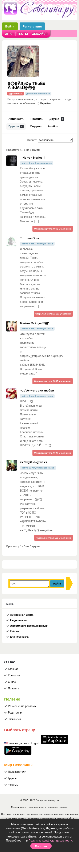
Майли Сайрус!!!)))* (34, 323)
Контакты (14, 675)
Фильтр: (32, 140)
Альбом (53, 126)
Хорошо (41, 846)
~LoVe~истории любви (37, 390)
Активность (16, 118)
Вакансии (15, 719)
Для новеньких (19, 636)
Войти (10, 26)
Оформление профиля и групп (29, 625)
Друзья (56, 118)
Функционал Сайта (21, 614)
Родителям (15, 712)
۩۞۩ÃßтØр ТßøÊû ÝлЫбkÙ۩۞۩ (26, 85)
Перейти (45, 103)
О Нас (12, 682)
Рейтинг (15, 631)
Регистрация (32, 26)
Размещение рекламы (22, 706)
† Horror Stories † (32, 157)
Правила (13, 688)
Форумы (36, 126)
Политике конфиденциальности (50, 840)
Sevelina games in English (24, 743)
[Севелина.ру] (39, 16)
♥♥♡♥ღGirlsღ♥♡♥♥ (33, 462)
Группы (15, 126)
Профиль (37, 118)
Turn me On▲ (30, 238)
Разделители (18, 620)
